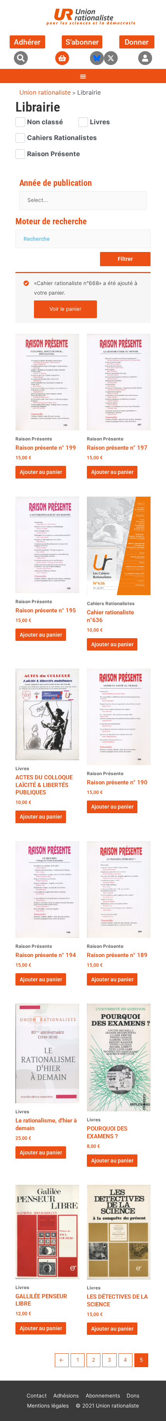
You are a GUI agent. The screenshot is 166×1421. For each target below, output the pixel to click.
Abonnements (103, 1396)
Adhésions (66, 1396)
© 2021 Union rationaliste (107, 1406)
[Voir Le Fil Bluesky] (97, 58)
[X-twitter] (111, 58)
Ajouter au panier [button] (41, 472)
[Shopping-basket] (62, 58)
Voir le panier (65, 309)
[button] (21, 58)
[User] (145, 58)
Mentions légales (48, 1406)
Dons (133, 1396)
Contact (37, 1396)
